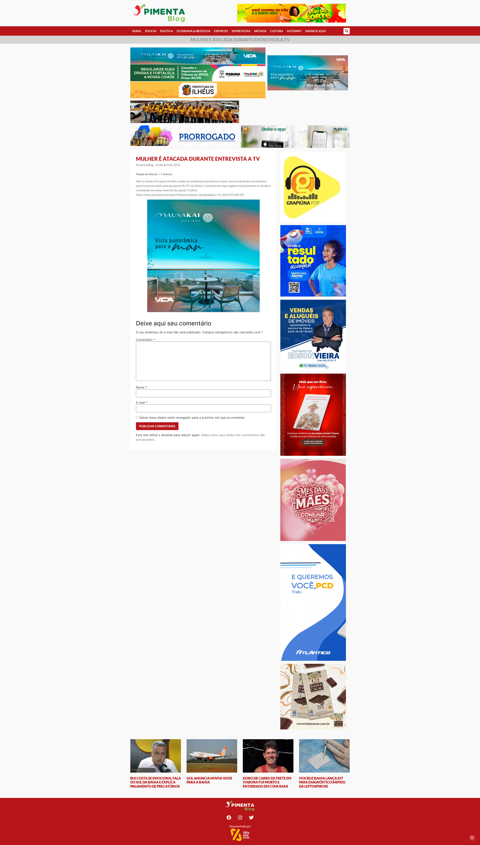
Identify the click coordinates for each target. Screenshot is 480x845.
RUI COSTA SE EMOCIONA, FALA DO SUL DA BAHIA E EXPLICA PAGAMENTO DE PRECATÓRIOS (155, 782)
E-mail (141, 402)
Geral (136, 31)
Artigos (260, 31)
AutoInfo (294, 31)
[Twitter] (251, 817)
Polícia (150, 31)
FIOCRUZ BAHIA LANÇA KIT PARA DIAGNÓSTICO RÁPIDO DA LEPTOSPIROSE (322, 782)
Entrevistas (241, 31)
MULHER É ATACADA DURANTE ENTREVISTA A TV (198, 158)
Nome (141, 387)
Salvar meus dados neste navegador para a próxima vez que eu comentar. (192, 417)
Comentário (145, 339)
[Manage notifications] (472, 838)
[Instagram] (240, 817)
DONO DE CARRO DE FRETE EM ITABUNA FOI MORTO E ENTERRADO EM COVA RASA (267, 782)
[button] (347, 31)
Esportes (221, 31)
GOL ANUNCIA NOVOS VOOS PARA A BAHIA (209, 780)
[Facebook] (228, 817)
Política (166, 31)
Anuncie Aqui (315, 31)
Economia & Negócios (193, 31)
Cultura (276, 31)
